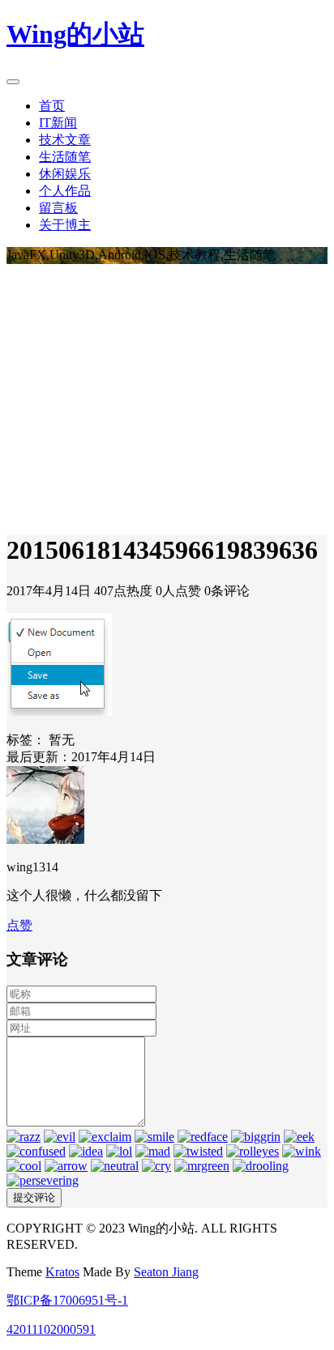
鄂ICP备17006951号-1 (67, 1300)
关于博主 (65, 225)
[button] (19, 925)
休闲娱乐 (65, 174)
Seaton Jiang (166, 1272)
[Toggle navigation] (12, 81)
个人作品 (65, 191)
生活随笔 (65, 157)
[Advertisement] (167, 395)
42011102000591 (51, 1329)
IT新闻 (58, 123)
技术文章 (65, 140)
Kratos (62, 1272)
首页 (52, 106)
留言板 (58, 208)
